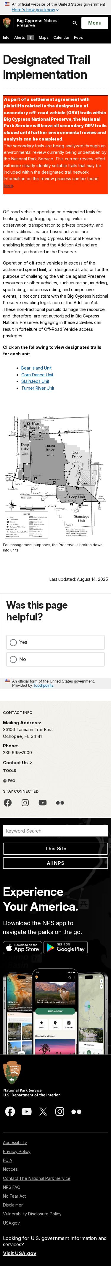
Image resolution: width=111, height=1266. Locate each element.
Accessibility (15, 1142)
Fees (78, 37)
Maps (44, 37)
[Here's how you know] (55, 7)
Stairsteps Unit (35, 381)
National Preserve (38, 23)
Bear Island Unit (36, 367)
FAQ (11, 780)
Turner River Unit (37, 388)
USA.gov (11, 1222)
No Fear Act (14, 1196)
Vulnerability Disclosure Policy (32, 1213)
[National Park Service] (7, 23)
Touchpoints (43, 685)
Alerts (23, 37)
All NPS (55, 863)
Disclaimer (13, 1204)
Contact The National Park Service (36, 1178)
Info (6, 37)
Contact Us (16, 762)
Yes (23, 642)
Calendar (61, 37)
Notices (10, 1169)
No (22, 659)
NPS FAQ (11, 1187)
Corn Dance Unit (37, 374)
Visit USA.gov (19, 1253)
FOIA (7, 1160)
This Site (55, 848)
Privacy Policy (16, 1151)
